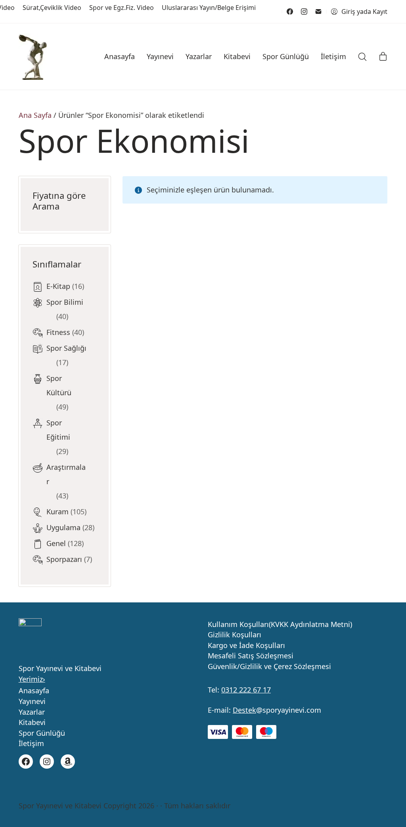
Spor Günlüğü (42, 733)
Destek (244, 710)
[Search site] (362, 56)
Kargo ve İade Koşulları (246, 645)
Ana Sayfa (35, 115)
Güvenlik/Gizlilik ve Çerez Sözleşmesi (269, 666)
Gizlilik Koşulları (234, 635)
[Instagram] (304, 11)
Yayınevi (32, 701)
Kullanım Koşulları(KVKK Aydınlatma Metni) (280, 624)
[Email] (318, 11)
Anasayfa (34, 691)
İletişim (31, 743)
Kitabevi (32, 722)
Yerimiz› (32, 679)
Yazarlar (32, 712)
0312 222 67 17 (246, 689)
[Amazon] (68, 761)
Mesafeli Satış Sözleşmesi (250, 656)
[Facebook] (290, 11)
